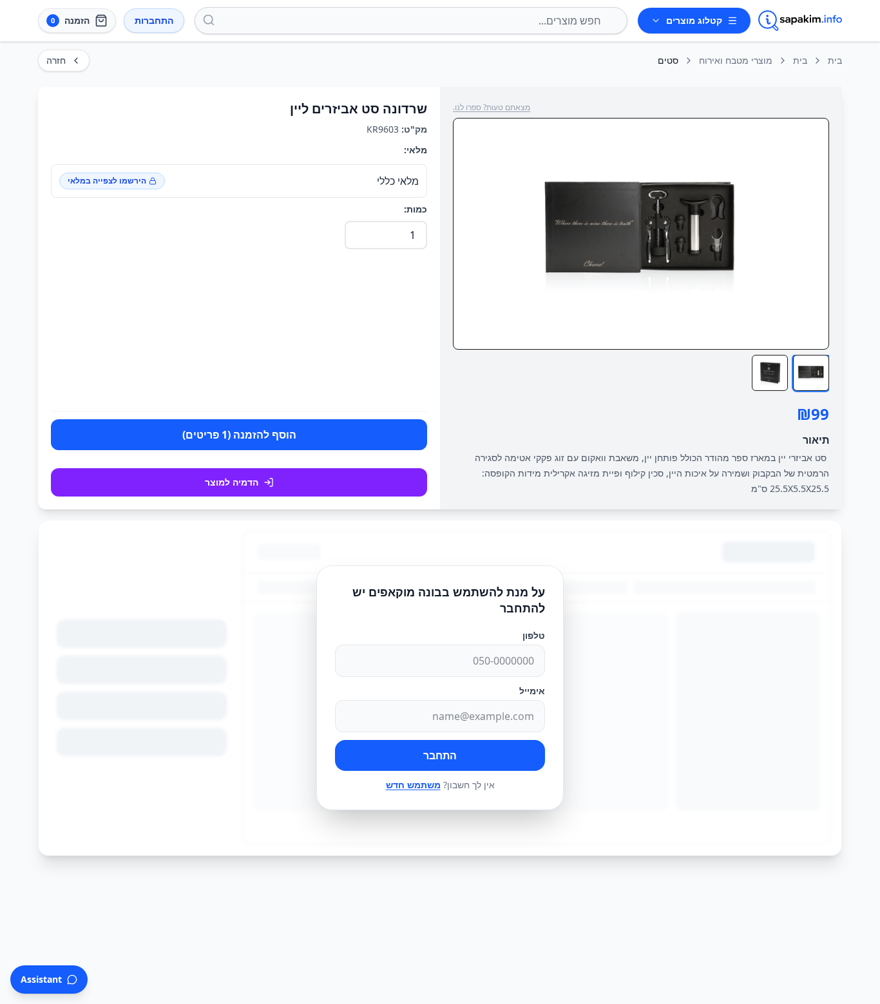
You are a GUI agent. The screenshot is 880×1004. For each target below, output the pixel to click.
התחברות (154, 20)
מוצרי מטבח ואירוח (735, 60)
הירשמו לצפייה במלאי (107, 180)
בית (835, 60)
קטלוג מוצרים (694, 20)
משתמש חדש (413, 785)
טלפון (533, 635)
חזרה (56, 60)
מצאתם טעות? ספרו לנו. (491, 107)
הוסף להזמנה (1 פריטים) (239, 435)
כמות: (415, 209)
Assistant (41, 979)
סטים (668, 60)
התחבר (440, 755)
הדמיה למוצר (231, 482)
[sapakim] (800, 20)
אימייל (532, 691)
